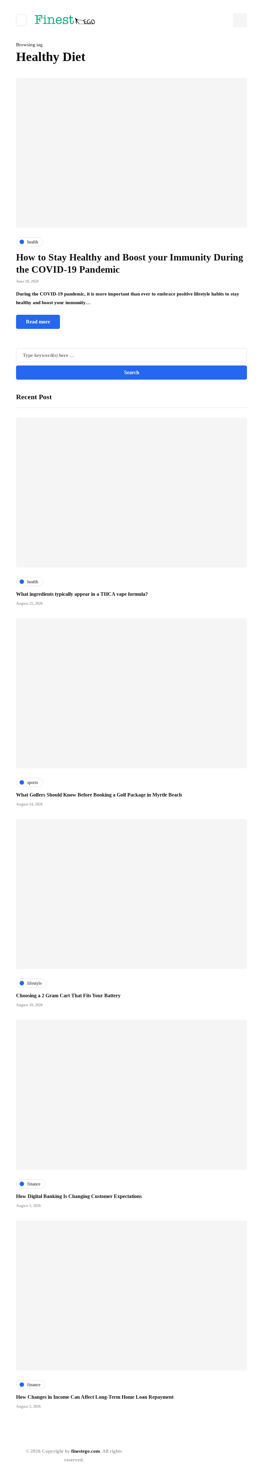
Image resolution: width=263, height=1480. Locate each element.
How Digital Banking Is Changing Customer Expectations (79, 1196)
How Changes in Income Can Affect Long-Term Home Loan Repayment (95, 1397)
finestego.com (85, 1451)
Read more (38, 321)
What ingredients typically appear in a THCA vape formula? (82, 594)
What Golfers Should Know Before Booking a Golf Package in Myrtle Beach (99, 794)
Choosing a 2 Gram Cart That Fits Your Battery (68, 995)
